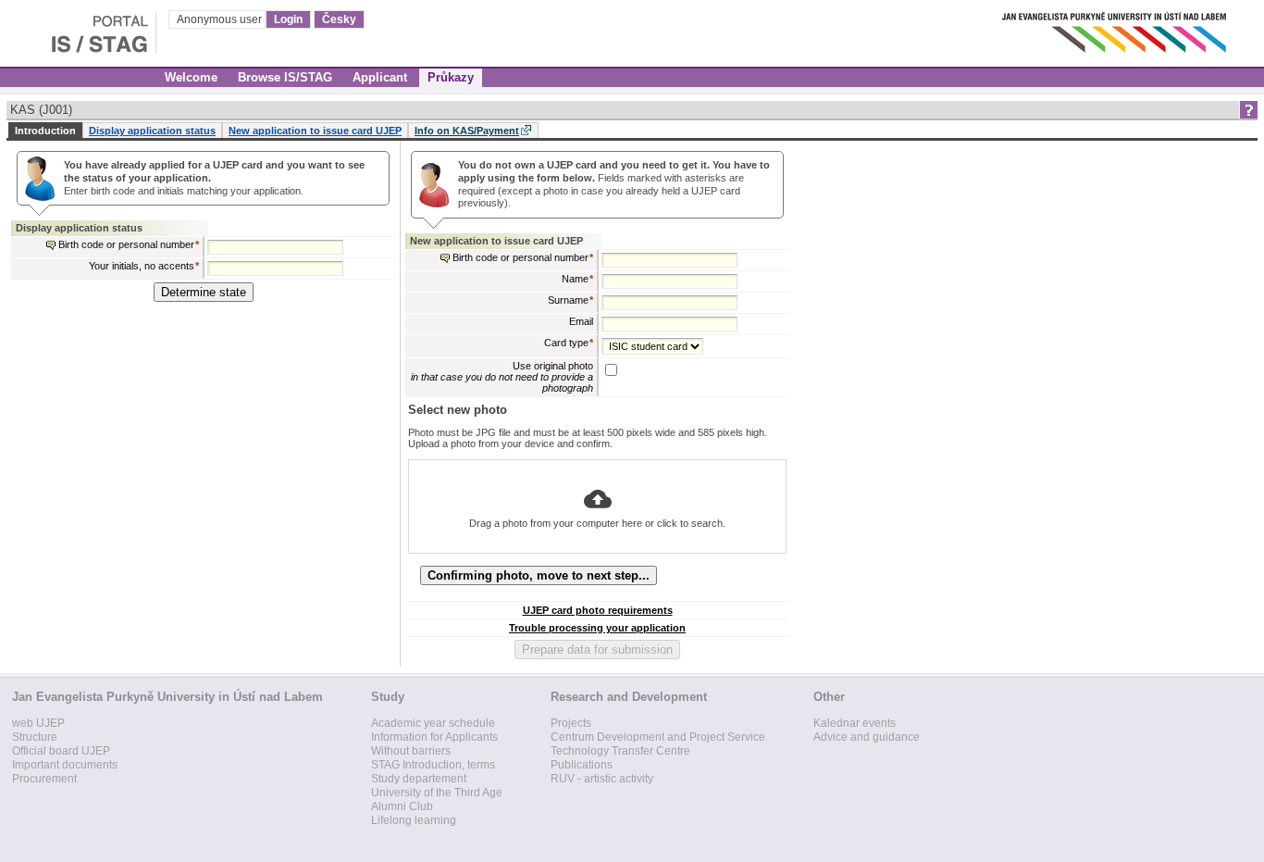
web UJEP (38, 723)
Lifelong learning (413, 820)
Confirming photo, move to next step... (539, 575)
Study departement (418, 778)
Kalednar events (854, 723)
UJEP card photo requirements (598, 610)
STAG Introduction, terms (433, 764)
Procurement (44, 778)
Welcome (191, 77)
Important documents (65, 764)
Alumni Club (402, 806)
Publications (582, 764)
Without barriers (411, 750)
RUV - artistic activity (602, 778)
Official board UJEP (61, 750)
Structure (34, 737)
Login (288, 19)
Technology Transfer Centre (620, 750)
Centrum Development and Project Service (658, 737)
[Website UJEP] (1116, 27)
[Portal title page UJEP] (78, 27)
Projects (571, 723)
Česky (339, 19)
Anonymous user (221, 19)
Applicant (380, 77)
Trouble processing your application (597, 627)
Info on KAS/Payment (467, 130)
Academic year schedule (433, 723)
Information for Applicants (434, 737)
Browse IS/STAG (285, 77)
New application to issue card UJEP (315, 130)
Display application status (152, 130)
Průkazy (451, 77)
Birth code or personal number (126, 244)
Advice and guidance (866, 737)
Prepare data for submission (597, 649)
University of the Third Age (436, 792)
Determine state (203, 292)
